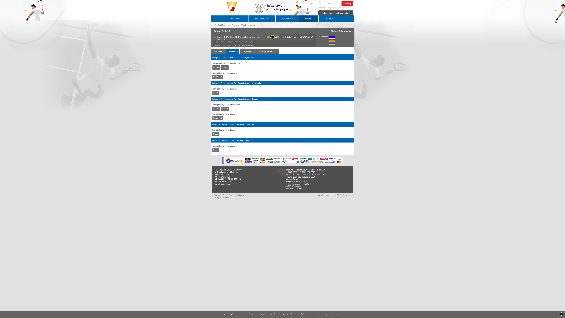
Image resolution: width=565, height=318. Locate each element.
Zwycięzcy (247, 51)
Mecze (232, 51)
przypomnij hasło (344, 8)
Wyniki (234, 25)
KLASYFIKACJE (262, 19)
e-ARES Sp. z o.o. (343, 195)
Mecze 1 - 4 (217, 77)
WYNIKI (308, 19)
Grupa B (225, 67)
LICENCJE (329, 19)
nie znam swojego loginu (327, 8)
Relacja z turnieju (267, 51)
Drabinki (218, 51)
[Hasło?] (319, 2)
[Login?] (297, 2)
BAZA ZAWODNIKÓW (282, 26)
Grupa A (216, 67)
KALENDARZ (236, 19)
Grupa (215, 92)
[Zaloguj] (347, 3)
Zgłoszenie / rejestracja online (336, 13)
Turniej (244, 25)
